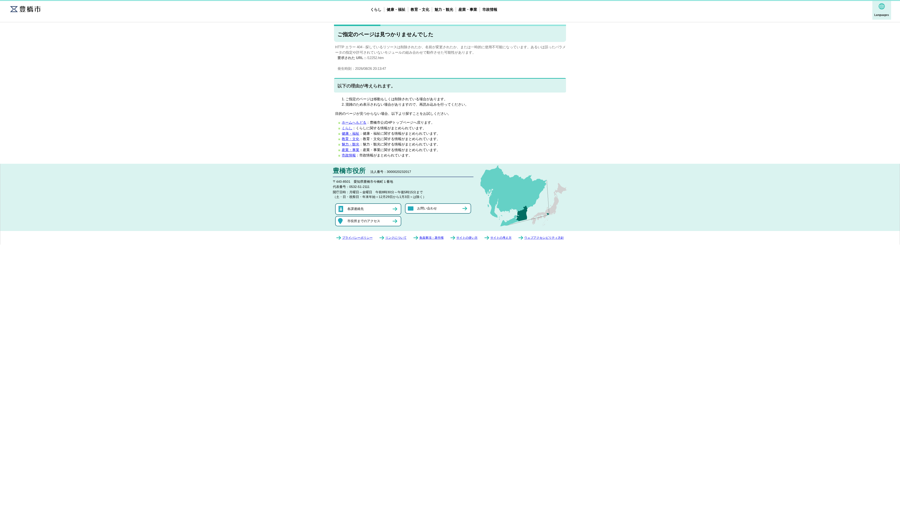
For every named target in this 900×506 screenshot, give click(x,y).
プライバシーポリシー (357, 237)
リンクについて (396, 237)
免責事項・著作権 (431, 237)
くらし (376, 9)
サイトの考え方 (501, 237)
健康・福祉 (396, 9)
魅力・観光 (444, 9)
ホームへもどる (354, 122)
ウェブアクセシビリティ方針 (544, 237)
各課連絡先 (355, 209)
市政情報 (489, 9)
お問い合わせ (427, 208)
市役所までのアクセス (363, 221)
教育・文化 (420, 9)
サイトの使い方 (467, 237)
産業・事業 (467, 9)
